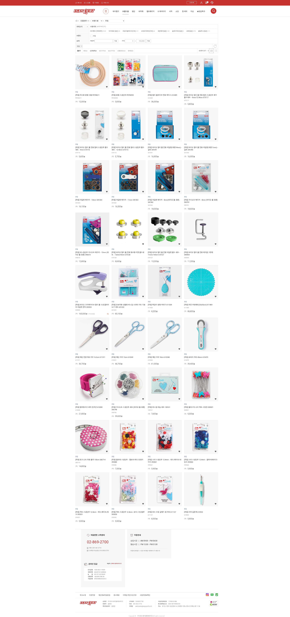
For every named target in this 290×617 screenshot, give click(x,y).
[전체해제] (215, 46)
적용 (115, 41)
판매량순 (130, 51)
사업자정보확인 (145, 595)
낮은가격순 (102, 51)
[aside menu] (106, 11)
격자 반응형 (211, 51)
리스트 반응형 (216, 51)
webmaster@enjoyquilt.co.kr (143, 606)
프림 (94, 36)
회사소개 (83, 595)
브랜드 (79, 36)
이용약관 (92, 595)
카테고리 (79, 27)
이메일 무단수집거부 (130, 595)
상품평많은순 (121, 51)
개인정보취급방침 (104, 595)
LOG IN (191, 2)
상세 (78, 41)
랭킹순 (85, 51)
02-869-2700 (98, 542)
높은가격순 (111, 51)
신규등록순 (93, 51)
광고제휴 (117, 595)
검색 (213, 11)
